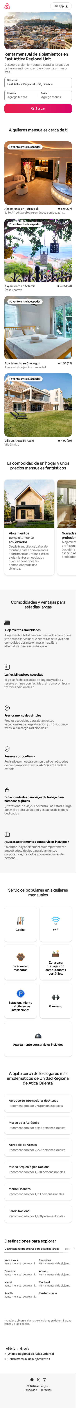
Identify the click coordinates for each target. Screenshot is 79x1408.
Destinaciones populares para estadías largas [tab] (31, 1248)
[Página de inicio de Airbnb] (7, 6)
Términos (46, 1390)
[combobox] (38, 84)
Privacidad (31, 1390)
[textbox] (21, 97)
